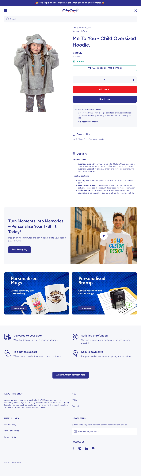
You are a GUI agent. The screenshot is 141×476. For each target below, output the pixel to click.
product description (107, 188)
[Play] (103, 235)
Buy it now (104, 99)
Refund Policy (10, 425)
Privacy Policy (10, 437)
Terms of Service (11, 431)
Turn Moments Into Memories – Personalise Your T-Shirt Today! (35, 226)
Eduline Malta (16, 462)
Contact (75, 406)
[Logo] (70, 10)
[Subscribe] (133, 431)
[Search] (6, 19)
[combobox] (70, 19)
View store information (88, 122)
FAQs (74, 400)
